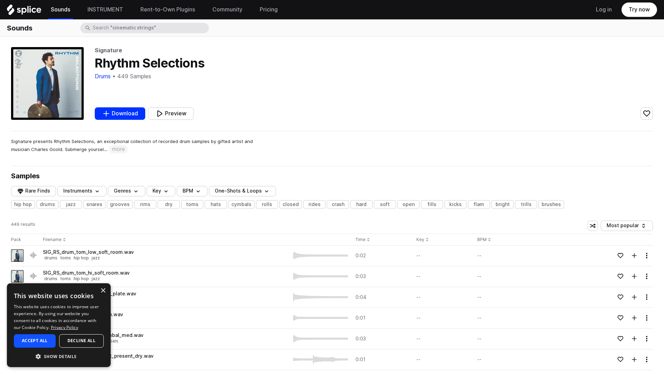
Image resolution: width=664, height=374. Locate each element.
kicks (455, 204)
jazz (71, 204)
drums (47, 204)
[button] (59, 356)
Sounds (20, 28)
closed (291, 204)
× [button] (102, 290)
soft (385, 204)
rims (145, 204)
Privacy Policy (64, 327)
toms (192, 204)
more (118, 149)
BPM (188, 191)
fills (432, 204)
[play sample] (321, 255)
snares (94, 204)
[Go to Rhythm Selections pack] (17, 255)
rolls (267, 204)
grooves (120, 204)
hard (361, 204)
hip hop (23, 204)
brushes (551, 204)
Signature (108, 50)
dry (169, 204)
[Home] (24, 11)
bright (503, 204)
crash (338, 204)
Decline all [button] (81, 341)
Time (363, 240)
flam (479, 204)
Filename (52, 240)
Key (423, 240)
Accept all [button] (35, 341)
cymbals (241, 204)
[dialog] (59, 325)
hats (216, 204)
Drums (103, 76)
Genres (122, 191)
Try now (639, 9)
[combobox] (150, 28)
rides (314, 204)
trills (526, 204)
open (409, 204)
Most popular (625, 227)
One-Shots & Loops (238, 191)
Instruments (77, 191)
